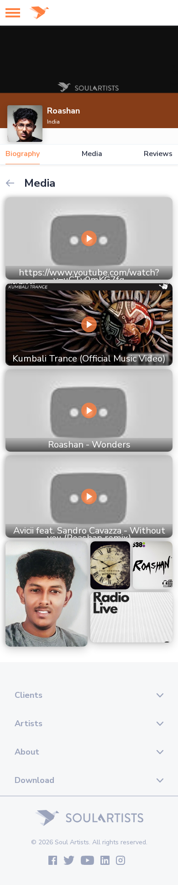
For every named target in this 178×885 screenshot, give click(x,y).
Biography (22, 154)
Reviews (158, 154)
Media (92, 154)
